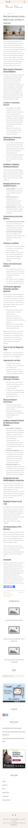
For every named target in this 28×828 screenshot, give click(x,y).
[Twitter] (12, 815)
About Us (4, 785)
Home (3, 781)
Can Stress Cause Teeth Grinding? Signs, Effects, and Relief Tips (13, 733)
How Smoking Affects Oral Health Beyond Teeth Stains (13, 740)
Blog (4, 13)
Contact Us (5, 796)
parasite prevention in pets (16, 331)
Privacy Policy (6, 799)
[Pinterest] (15, 815)
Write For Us (5, 792)
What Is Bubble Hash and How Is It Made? (14, 620)
